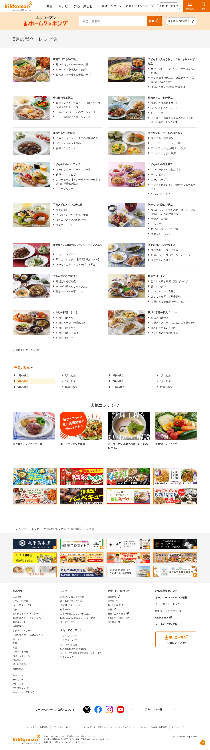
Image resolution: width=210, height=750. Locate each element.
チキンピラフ (158, 174)
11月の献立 (118, 387)
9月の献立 (23, 387)
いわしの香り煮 (64, 338)
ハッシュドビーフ (66, 254)
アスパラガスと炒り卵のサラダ (168, 148)
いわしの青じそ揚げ (67, 332)
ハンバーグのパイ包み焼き (166, 169)
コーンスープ (158, 179)
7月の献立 (118, 381)
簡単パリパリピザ (66, 174)
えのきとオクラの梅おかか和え (168, 86)
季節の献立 (22, 367)
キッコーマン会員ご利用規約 (154, 727)
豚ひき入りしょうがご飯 (164, 229)
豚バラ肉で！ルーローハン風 (72, 64)
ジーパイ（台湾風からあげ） (72, 69)
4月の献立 (165, 375)
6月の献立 (70, 381)
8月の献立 (165, 381)
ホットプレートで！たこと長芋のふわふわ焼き (173, 71)
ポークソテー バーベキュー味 (73, 169)
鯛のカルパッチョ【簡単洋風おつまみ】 (78, 259)
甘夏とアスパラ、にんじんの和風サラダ (173, 322)
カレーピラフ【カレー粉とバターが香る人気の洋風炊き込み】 (78, 181)
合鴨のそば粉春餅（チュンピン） (169, 301)
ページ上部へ (202, 742)
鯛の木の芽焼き (159, 317)
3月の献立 (118, 375)
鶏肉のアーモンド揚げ (163, 327)
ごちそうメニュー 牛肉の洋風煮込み (77, 138)
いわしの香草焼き (66, 327)
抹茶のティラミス (66, 148)
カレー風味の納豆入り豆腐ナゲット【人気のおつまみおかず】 (173, 79)
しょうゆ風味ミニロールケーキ (73, 117)
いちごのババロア (161, 193)
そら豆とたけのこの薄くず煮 (72, 215)
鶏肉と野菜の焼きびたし (164, 103)
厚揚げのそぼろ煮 (66, 281)
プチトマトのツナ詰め (68, 143)
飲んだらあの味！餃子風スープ (73, 74)
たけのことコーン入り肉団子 (167, 143)
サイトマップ (178, 727)
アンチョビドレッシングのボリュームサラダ (173, 186)
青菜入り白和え (159, 218)
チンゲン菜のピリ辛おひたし (72, 286)
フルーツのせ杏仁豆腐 (163, 153)
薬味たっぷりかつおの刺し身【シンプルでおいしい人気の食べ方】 (173, 212)
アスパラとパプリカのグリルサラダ (75, 112)
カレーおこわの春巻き (163, 291)
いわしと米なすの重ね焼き (71, 322)
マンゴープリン (64, 225)
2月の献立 (70, 375)
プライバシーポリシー (63, 727)
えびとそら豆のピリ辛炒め (166, 296)
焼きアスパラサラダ (162, 260)
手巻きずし (62, 210)
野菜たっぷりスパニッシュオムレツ (170, 255)
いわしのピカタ (64, 317)
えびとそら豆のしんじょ (164, 108)
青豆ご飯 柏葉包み (162, 138)
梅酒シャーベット (161, 234)
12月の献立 (166, 387)
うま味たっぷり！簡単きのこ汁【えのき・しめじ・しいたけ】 (172, 120)
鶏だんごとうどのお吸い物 (71, 220)
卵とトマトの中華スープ (69, 291)
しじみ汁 (156, 224)
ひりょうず (157, 113)
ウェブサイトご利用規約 (37, 727)
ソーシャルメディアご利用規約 (92, 727)
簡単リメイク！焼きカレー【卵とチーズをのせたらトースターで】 (78, 105)
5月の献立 (23, 381)
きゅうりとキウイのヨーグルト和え (75, 264)
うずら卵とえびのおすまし (166, 332)
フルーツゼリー (64, 188)
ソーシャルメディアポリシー (123, 727)
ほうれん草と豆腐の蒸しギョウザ (169, 281)
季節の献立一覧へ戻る (28, 350)
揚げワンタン (158, 286)
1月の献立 (23, 375)
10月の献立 (71, 387)
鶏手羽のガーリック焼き (164, 250)
